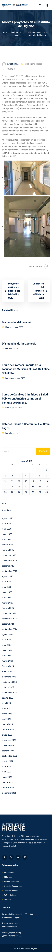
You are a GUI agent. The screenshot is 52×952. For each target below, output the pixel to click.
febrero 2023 (8, 729)
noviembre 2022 (9, 745)
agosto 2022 (7, 761)
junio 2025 (6, 587)
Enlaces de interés (11, 881)
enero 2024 (7, 671)
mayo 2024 (7, 650)
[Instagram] (24, 857)
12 (19, 481)
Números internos (9, 926)
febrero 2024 (8, 666)
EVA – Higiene (10, 895)
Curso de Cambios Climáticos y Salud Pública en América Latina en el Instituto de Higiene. (25, 399)
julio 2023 (6, 703)
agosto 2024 (7, 634)
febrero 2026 (8, 550)
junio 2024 (6, 645)
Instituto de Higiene (16, 34)
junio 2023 (6, 708)
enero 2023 (7, 734)
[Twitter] (11, 857)
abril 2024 (6, 655)
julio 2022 (6, 766)
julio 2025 (6, 581)
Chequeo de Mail (11, 890)
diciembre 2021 (9, 792)
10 (5, 481)
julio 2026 (6, 523)
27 (26, 492)
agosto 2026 (7, 518)
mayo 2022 (7, 777)
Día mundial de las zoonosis (19, 344)
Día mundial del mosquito (17, 322)
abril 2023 (6, 719)
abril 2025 (6, 597)
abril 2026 (6, 539)
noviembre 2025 (9, 560)
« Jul (4, 503)
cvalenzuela (13, 64)
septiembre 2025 (9, 571)
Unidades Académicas (13, 886)
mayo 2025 (7, 592)
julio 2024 (6, 639)
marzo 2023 (7, 724)
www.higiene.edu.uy (12, 935)
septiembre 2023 (9, 692)
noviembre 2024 (9, 618)
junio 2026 (6, 528)
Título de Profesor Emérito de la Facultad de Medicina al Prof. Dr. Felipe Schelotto (26, 369)
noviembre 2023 (9, 682)
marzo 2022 (7, 782)
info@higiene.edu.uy (12, 932)
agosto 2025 (7, 576)
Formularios (9, 872)
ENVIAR (43, 451)
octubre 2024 (8, 623)
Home (4, 32)
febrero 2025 (8, 608)
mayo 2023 (7, 713)
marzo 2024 (7, 660)
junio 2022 (6, 771)
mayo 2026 (7, 534)
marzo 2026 (7, 544)
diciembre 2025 (9, 555)
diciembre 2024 (9, 613)
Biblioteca (8, 877)
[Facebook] (4, 857)
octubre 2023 (8, 687)
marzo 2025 (7, 602)
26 (19, 492)
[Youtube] (18, 857)
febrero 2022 (8, 787)
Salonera (7, 899)
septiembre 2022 (9, 755)
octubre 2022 (8, 750)
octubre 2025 (8, 565)
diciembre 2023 (9, 676)
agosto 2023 (7, 697)
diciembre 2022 (9, 740)
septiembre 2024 (9, 629)
